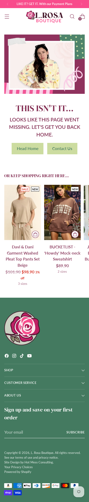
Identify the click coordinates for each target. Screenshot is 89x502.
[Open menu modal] (7, 16)
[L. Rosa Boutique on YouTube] (30, 356)
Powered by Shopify (17, 472)
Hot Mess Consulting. (39, 462)
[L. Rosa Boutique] (44, 16)
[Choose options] (35, 234)
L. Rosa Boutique (42, 453)
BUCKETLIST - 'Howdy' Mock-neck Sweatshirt (62, 252)
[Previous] (7, 4)
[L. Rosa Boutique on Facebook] (7, 356)
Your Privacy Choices (18, 467)
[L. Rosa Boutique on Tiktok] (22, 356)
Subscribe (75, 432)
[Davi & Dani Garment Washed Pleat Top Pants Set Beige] (22, 212)
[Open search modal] (72, 16)
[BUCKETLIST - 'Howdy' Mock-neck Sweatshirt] (62, 212)
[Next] (81, 4)
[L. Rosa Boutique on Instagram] (15, 356)
